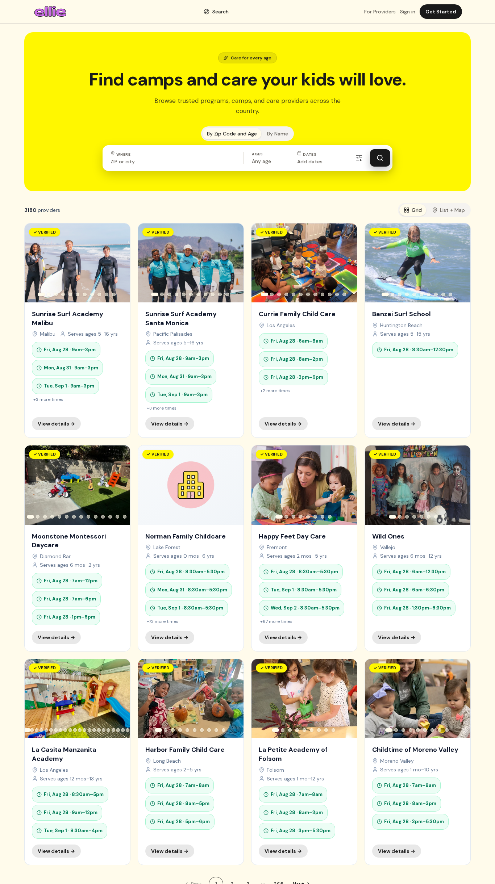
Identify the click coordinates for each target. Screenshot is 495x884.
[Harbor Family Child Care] (191, 762)
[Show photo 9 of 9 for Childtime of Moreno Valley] (447, 730)
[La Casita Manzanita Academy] (77, 762)
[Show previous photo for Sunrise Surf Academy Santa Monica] (149, 263)
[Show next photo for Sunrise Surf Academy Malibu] (119, 263)
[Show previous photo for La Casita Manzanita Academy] (35, 699)
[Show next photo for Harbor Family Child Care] (233, 699)
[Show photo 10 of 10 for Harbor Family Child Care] (224, 730)
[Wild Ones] (417, 548)
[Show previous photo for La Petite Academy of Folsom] (262, 699)
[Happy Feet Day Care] (304, 548)
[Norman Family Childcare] (191, 548)
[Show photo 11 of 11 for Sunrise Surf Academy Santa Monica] (227, 294)
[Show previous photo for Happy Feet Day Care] (262, 485)
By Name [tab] (277, 133)
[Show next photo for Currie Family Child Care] (346, 263)
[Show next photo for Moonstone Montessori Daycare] (119, 485)
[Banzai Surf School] (417, 330)
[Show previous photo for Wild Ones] (376, 485)
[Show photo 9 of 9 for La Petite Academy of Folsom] (333, 730)
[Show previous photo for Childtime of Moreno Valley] (376, 699)
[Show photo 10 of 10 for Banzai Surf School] (450, 294)
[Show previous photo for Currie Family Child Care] (262, 263)
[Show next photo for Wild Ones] (459, 485)
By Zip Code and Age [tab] (232, 133)
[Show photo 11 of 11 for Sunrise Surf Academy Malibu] (114, 294)
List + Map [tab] (452, 210)
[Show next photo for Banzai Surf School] (459, 263)
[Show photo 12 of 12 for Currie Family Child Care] (344, 294)
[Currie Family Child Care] (304, 330)
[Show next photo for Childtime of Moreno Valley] (459, 699)
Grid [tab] (417, 210)
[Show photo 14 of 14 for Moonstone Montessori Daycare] (125, 517)
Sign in (407, 11)
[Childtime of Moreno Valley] (417, 762)
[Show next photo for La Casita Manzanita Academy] (119, 699)
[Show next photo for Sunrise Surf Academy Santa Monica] (233, 263)
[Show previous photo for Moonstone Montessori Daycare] (35, 485)
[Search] (380, 158)
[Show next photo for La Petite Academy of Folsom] (346, 699)
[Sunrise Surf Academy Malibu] (77, 330)
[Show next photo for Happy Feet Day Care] (346, 485)
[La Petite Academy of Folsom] (304, 762)
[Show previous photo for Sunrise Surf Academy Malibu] (35, 263)
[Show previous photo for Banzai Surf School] (376, 263)
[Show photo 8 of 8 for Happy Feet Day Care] (330, 517)
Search (220, 11)
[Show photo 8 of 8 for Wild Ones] (443, 517)
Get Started (440, 11)
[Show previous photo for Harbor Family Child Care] (149, 699)
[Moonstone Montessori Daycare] (77, 548)
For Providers (380, 11)
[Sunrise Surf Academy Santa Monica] (191, 330)
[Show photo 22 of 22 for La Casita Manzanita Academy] (127, 730)
